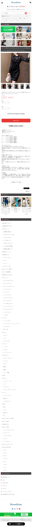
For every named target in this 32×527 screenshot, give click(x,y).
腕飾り (4, 366)
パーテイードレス (7, 257)
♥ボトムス (4, 332)
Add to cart (16, 120)
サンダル (5, 349)
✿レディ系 (5, 329)
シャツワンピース (7, 312)
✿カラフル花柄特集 (6, 271)
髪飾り (4, 369)
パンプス (5, 346)
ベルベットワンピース (8, 297)
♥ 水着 (3, 375)
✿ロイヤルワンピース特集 (7, 418)
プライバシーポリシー (7, 491)
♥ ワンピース (5, 277)
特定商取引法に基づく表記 (8, 494)
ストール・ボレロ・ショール (9, 389)
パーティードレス (16, 16)
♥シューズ (4, 343)
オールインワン (6, 340)
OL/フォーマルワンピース (8, 286)
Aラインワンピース (7, 300)
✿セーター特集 (5, 421)
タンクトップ (6, 432)
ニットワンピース (7, 295)
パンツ (4, 338)
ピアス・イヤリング (7, 358)
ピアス (17, 20)
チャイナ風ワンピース (8, 303)
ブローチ (5, 363)
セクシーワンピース (7, 283)
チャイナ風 (4, 20)
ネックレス (5, 361)
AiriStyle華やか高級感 (8, 246)
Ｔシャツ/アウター (7, 435)
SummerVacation (6, 18)
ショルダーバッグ (7, 401)
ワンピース (11, 20)
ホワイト (5, 455)
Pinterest (5, 488)
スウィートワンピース (8, 306)
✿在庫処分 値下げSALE (7, 226)
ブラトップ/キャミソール (8, 430)
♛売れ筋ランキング (6, 223)
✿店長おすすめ (5, 424)
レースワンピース (7, 289)
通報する (27, 191)
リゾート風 (25, 16)
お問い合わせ (5, 482)
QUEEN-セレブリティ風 (8, 234)
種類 (2, 100)
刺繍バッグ (5, 398)
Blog (4, 480)
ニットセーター (6, 326)
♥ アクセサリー (5, 355)
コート (4, 384)
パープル (5, 458)
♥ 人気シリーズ (5, 228)
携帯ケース (5, 412)
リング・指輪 (6, 372)
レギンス (5, 438)
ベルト (4, 409)
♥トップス (4, 318)
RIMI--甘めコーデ (7, 240)
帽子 (4, 407)
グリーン (5, 470)
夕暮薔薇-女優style (7, 231)
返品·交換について (7, 477)
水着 (24, 18)
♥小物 (3, 404)
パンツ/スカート (6, 441)
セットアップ (6, 292)
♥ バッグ (4, 392)
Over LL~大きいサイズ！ (8, 280)
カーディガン (6, 386)
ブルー (4, 461)
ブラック (5, 452)
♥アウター (4, 378)
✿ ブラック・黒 (6, 266)
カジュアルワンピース (8, 309)
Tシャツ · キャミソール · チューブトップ (11, 323)
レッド (4, 467)
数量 (2, 106)
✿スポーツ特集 (5, 427)
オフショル (14, 18)
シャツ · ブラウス (7, 320)
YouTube (4, 485)
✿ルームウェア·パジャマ (7, 444)
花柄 (20, 18)
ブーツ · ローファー (7, 352)
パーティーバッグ (7, 395)
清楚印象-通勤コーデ (7, 249)
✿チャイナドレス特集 (6, 269)
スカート (5, 335)
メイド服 (5, 315)
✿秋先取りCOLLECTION (7, 274)
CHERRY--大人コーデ (8, 243)
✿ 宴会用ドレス (5, 254)
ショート (5, 263)
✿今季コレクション (6, 251)
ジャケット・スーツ (7, 381)
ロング (4, 260)
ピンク (4, 450)
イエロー (5, 464)
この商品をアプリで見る (16, 182)
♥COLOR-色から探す (6, 447)
